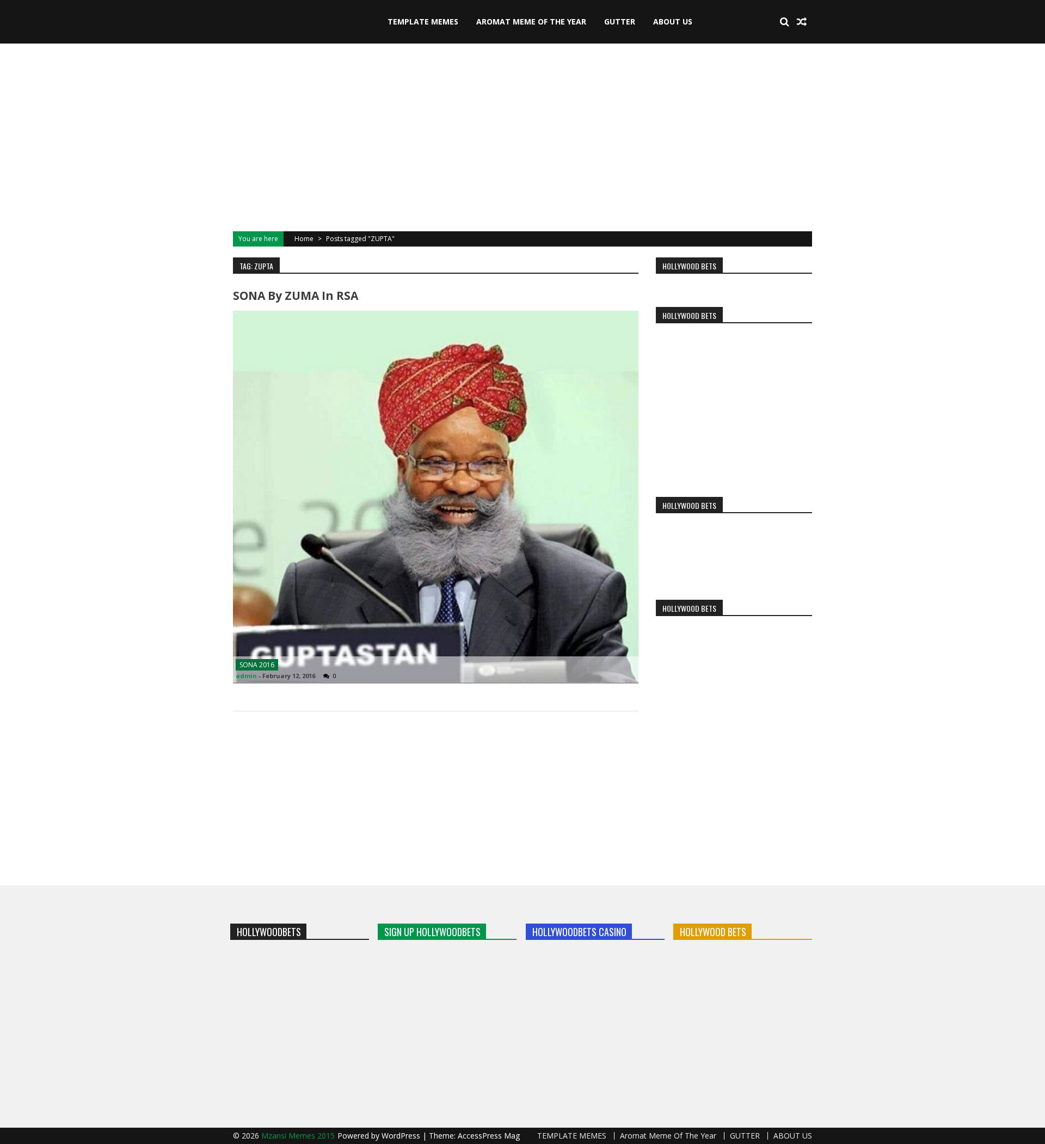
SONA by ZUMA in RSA (295, 295)
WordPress (402, 1135)
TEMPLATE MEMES (423, 21)
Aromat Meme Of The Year (531, 21)
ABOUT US (672, 21)
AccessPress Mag (489, 1135)
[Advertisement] (522, 136)
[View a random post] (802, 21)
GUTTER (619, 21)
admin (246, 676)
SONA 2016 (256, 664)
